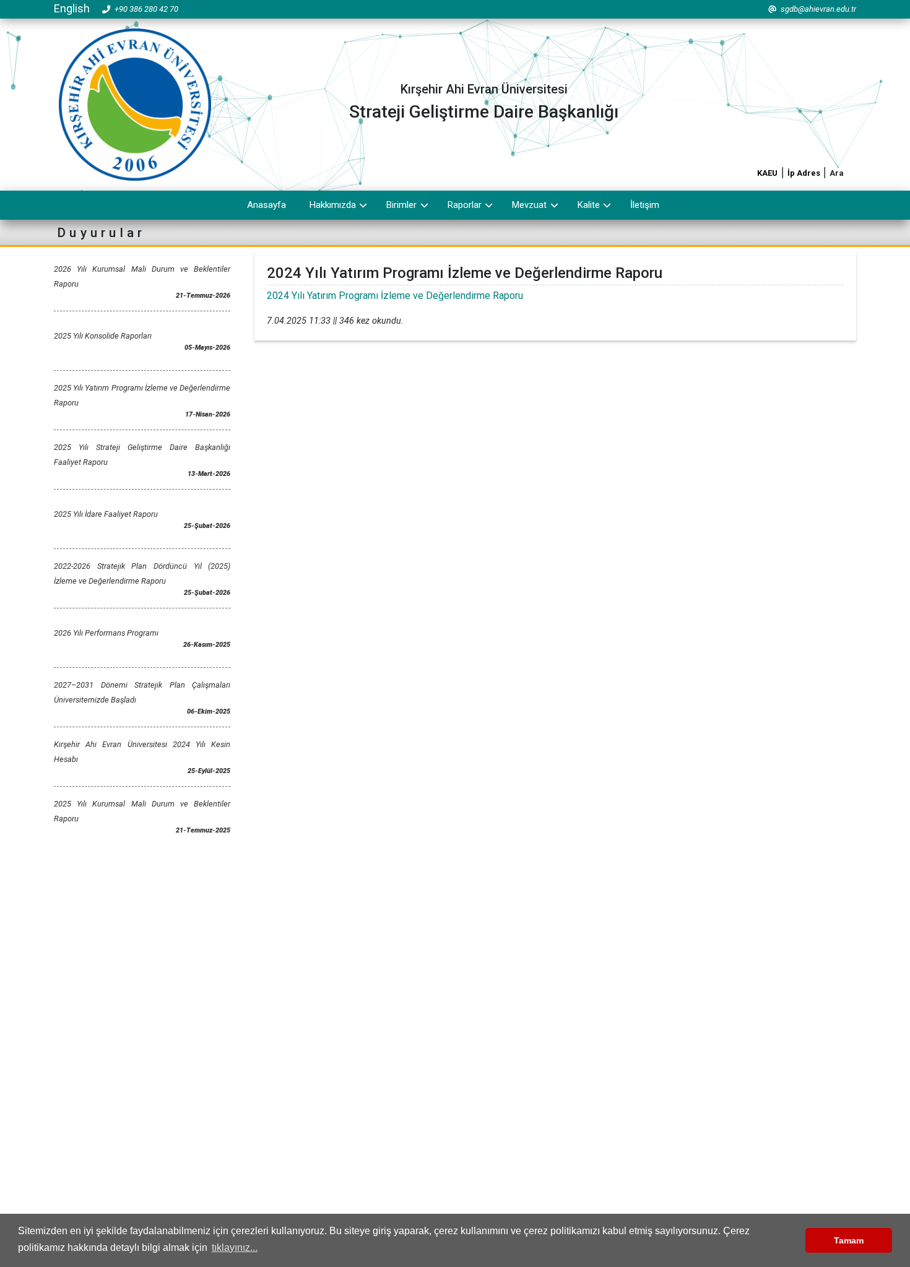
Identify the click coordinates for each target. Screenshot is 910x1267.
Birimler (401, 204)
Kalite (589, 204)
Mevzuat (529, 204)
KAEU (767, 173)
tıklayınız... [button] (235, 1247)
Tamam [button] (849, 1240)
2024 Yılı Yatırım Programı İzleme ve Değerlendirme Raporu (395, 295)
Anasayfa (266, 204)
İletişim (644, 204)
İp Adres (803, 173)
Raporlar (465, 204)
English (72, 8)
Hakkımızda (333, 204)
